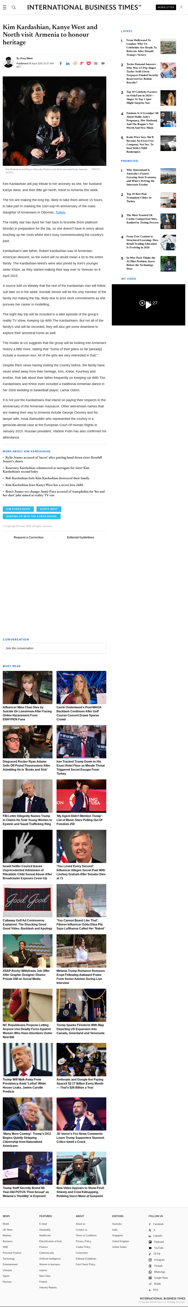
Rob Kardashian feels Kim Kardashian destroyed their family (48, 478)
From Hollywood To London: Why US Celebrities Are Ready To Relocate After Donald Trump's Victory (141, 47)
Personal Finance (12, 1252)
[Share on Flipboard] (82, 63)
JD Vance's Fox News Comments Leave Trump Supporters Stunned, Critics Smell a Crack (81, 1137)
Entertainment (10, 1264)
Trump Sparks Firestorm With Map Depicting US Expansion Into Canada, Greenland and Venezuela (80, 1029)
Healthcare (45, 1235)
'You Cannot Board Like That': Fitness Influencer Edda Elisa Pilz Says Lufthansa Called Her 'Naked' (81, 924)
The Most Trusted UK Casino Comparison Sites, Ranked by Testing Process (142, 219)
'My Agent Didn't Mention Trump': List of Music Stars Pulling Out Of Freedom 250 (80, 820)
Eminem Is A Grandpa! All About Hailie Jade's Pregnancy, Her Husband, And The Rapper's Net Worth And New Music (142, 120)
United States (119, 1247)
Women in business (49, 1264)
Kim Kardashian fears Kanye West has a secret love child (44, 485)
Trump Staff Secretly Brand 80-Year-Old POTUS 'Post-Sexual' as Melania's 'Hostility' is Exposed (26, 1192)
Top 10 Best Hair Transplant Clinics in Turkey (138, 197)
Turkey (60, 212)
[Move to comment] (103, 63)
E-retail (43, 1224)
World (6, 1224)
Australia (117, 1224)
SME (5, 1247)
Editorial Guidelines (80, 537)
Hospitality (44, 1229)
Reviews (7, 1281)
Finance (43, 1247)
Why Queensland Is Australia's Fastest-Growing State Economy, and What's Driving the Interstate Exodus (141, 177)
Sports (6, 1276)
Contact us (81, 1229)
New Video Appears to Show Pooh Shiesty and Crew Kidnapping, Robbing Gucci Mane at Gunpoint (80, 1192)
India (114, 1229)
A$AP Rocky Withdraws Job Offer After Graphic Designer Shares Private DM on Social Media (26, 974)
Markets (7, 1235)
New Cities (45, 1276)
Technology (9, 1258)
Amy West (26, 58)
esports (43, 1270)
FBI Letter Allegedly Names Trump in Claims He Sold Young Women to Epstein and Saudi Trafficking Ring (27, 820)
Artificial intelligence (50, 1258)
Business (8, 1241)
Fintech (43, 1281)
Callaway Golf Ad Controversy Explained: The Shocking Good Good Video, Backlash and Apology (27, 924)
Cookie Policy (83, 1247)
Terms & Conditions (86, 1235)
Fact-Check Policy (85, 1264)
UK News (8, 1229)
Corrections (82, 1252)
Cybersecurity (46, 1252)
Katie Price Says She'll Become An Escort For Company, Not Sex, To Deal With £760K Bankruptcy (140, 144)
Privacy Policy (83, 1241)
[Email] (96, 63)
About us (80, 1224)
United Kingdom (120, 1241)
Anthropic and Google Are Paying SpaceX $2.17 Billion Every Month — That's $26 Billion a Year (80, 1083)
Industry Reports (48, 1287)
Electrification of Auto (50, 1241)
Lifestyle (7, 1270)
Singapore (117, 1235)
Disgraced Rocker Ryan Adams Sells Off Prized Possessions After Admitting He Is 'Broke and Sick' (26, 765)
